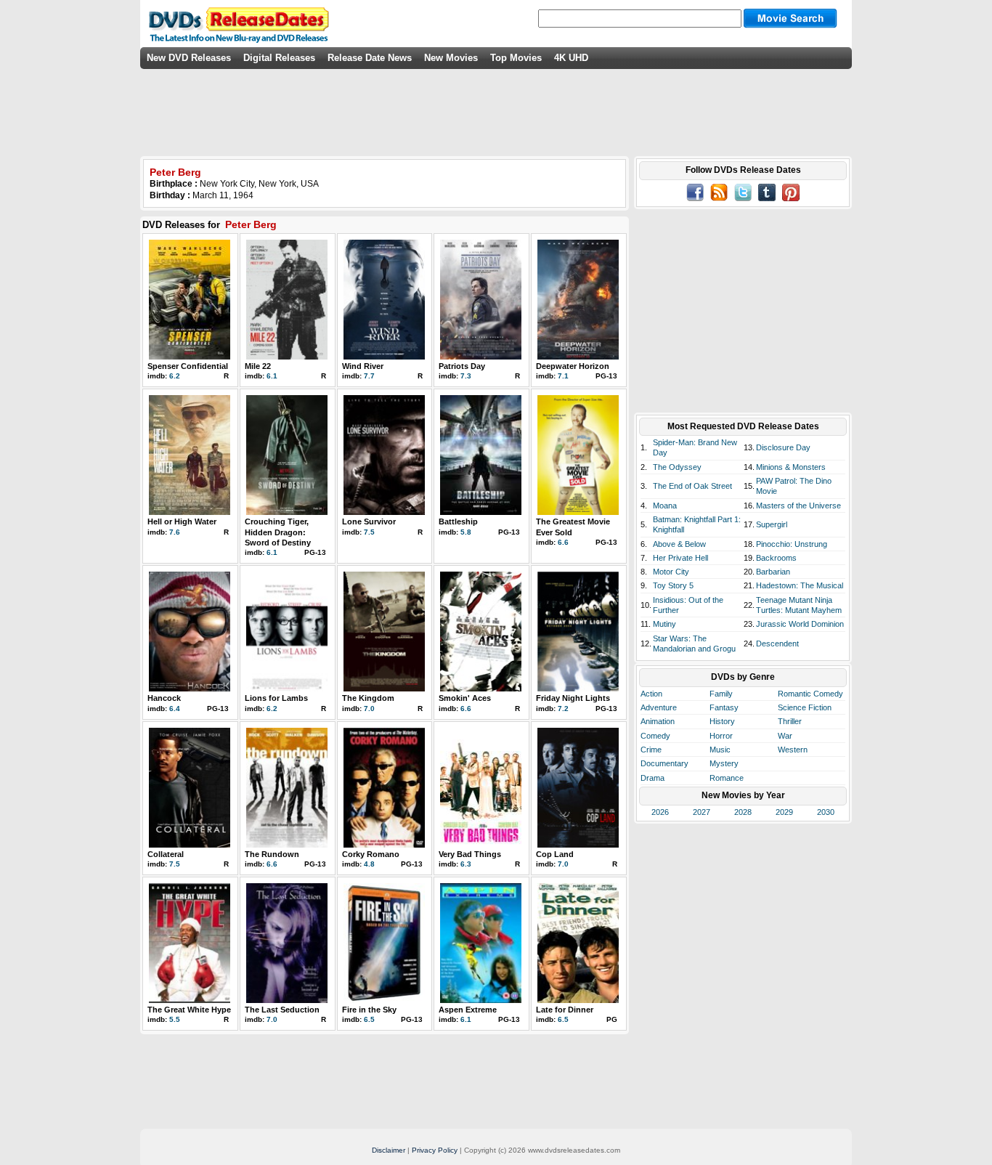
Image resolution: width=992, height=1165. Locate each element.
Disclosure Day (783, 447)
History (722, 721)
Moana (665, 505)
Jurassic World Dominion (800, 624)
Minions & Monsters (791, 467)
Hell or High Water (181, 521)
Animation (658, 721)
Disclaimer (388, 1150)
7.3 (465, 376)
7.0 (369, 709)
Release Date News (370, 57)
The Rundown (272, 854)
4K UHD (571, 57)
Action (651, 693)
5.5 (174, 1019)
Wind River (362, 366)
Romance (727, 778)
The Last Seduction (282, 1009)
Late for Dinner (564, 1009)
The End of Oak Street (692, 486)
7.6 (174, 532)
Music (720, 749)
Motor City (671, 571)
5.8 (465, 532)
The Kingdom (368, 698)
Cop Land (555, 854)
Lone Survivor (369, 521)
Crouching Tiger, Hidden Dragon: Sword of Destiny (278, 532)
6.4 (174, 709)
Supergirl (771, 524)
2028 (743, 812)
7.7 (369, 376)
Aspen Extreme (468, 1009)
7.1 (563, 376)
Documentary (664, 763)
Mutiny (664, 624)
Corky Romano (370, 854)
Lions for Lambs (276, 698)
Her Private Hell (680, 557)
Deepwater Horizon (572, 366)
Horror (721, 735)
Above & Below (679, 544)
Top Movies (516, 57)
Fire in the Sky (369, 1009)
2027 (701, 812)
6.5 (369, 1019)
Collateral (165, 854)
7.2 (563, 709)
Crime (651, 749)
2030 (825, 812)
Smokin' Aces (465, 698)
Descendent (777, 643)
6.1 (272, 376)
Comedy (655, 735)
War (785, 735)
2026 (660, 812)
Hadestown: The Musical (799, 585)
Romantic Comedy (810, 693)
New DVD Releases (189, 57)
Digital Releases (279, 57)
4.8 (369, 864)
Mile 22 (258, 366)
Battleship (458, 521)
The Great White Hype (189, 1009)
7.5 (369, 532)
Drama (652, 778)
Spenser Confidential (187, 366)
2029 (784, 812)
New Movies (451, 57)
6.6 (563, 542)
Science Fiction (805, 707)
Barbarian (773, 571)
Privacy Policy (435, 1150)
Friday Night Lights (573, 698)
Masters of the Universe (798, 505)
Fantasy (724, 707)
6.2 (174, 376)
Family (721, 693)
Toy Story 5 (673, 585)
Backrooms (776, 557)
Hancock (164, 698)
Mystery (724, 763)
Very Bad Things (470, 854)
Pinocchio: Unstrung (791, 544)
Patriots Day (462, 366)
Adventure (659, 707)
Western (793, 749)
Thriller (790, 721)
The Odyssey (677, 467)
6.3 (465, 864)
